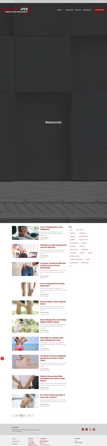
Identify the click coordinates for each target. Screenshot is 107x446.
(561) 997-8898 (78, 442)
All (70, 266)
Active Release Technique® (31, 443)
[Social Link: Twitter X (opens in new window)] (90, 429)
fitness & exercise (83, 239)
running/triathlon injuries (76, 259)
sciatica (88, 259)
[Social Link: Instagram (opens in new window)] (87, 429)
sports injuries (85, 262)
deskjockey (72, 236)
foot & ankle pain (74, 243)
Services (78, 10)
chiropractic (73, 233)
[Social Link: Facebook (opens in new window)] (83, 429)
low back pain (73, 252)
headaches (82, 246)
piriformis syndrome (74, 256)
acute (71, 229)
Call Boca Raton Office (100, 1)
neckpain (90, 252)
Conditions (69, 10)
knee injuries (85, 249)
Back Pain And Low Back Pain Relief (44, 441)
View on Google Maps (17, 431)
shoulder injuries (74, 262)
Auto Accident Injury (44, 444)
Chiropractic (31, 440)
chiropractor (82, 233)
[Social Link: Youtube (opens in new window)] (94, 429)
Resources (86, 10)
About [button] (14, 438)
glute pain (84, 243)
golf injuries (73, 246)
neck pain (82, 252)
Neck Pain (42, 443)
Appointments (100, 10)
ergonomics (72, 239)
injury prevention (74, 249)
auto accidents (79, 229)
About (59, 10)
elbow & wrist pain (83, 236)
